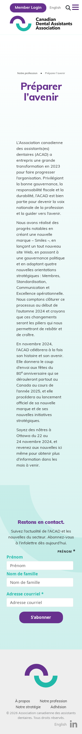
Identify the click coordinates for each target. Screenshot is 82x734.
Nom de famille (22, 573)
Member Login (28, 8)
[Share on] (73, 726)
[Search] (68, 8)
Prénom (15, 557)
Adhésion (58, 707)
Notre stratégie (28, 707)
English (55, 8)
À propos (22, 701)
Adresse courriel (25, 594)
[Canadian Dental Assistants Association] (41, 23)
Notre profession (27, 73)
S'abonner (41, 617)
